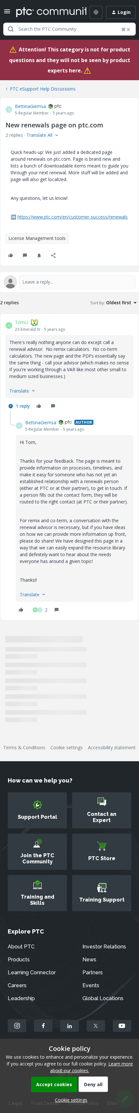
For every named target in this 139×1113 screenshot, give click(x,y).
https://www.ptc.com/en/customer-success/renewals (72, 217)
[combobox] (69, 29)
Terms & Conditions (24, 747)
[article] (69, 365)
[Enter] (10, 29)
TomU (21, 322)
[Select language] (96, 12)
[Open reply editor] (69, 282)
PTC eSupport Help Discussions (43, 89)
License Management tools (37, 238)
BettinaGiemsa (30, 106)
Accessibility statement (112, 747)
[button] (7, 13)
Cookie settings (66, 747)
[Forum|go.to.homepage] (46, 12)
